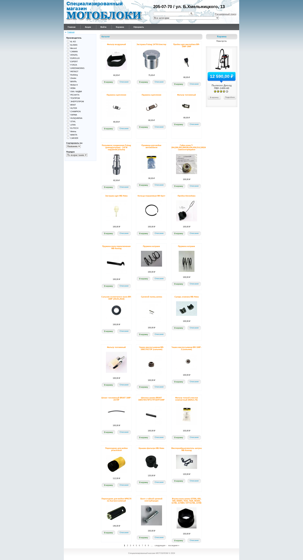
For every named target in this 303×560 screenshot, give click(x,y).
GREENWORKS (77, 68)
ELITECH (74, 128)
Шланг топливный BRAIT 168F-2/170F (116, 399)
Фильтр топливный (186, 95)
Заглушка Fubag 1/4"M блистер (151, 44)
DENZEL (74, 55)
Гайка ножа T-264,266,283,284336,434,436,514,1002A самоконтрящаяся (188, 147)
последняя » (173, 545)
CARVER (74, 138)
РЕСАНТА (74, 95)
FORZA (73, 65)
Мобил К (74, 85)
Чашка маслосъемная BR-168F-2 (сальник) (186, 348)
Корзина (120, 27)
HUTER (73, 108)
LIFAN (73, 125)
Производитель (74, 38)
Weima (73, 131)
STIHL (73, 121)
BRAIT (73, 105)
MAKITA (73, 135)
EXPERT (74, 61)
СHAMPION (75, 111)
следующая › (160, 545)
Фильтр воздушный (116, 44)
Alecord (73, 48)
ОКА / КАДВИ (76, 91)
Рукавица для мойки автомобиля (151, 146)
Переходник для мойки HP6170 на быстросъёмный (116, 500)
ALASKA (73, 45)
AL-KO (73, 41)
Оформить (138, 27)
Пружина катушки (151, 246)
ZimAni (73, 78)
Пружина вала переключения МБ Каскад (116, 247)
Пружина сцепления (116, 95)
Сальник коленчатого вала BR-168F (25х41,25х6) (116, 298)
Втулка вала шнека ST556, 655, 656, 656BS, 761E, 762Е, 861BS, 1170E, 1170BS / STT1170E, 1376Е (186, 501)
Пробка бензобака (186, 196)
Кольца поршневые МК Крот (151, 196)
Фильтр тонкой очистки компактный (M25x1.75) (186, 399)
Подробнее (230, 97)
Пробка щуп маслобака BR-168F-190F (186, 45)
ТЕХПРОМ (75, 98)
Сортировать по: (74, 143)
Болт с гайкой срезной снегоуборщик (151, 500)
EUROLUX (75, 58)
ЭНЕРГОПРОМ (77, 101)
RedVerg (74, 75)
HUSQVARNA (76, 118)
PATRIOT (74, 71)
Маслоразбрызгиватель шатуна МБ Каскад (186, 449)
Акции (88, 27)
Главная (71, 27)
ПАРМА (73, 115)
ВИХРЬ (73, 81)
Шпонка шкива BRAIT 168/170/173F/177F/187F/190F (151, 399)
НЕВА (72, 88)
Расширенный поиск (225, 14)
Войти (103, 27)
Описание (124, 82)
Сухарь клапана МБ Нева (186, 297)
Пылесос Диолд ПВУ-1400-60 (222, 87)
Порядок (70, 152)
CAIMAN (74, 51)
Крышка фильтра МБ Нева (151, 448)
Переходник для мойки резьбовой (116, 449)
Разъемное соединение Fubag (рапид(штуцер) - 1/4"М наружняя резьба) (116, 147)
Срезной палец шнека (151, 297)
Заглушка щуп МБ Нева (116, 196)
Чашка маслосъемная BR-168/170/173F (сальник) (151, 348)
